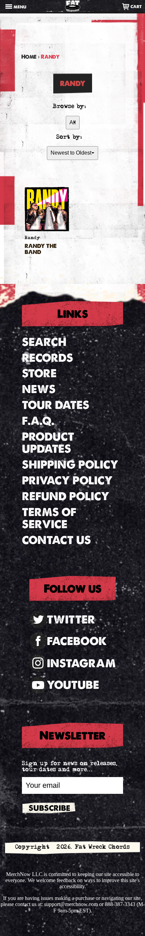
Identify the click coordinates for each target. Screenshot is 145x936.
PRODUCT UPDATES (48, 443)
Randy (32, 238)
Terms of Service (49, 518)
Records (47, 358)
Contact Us (56, 540)
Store (39, 373)
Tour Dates (55, 405)
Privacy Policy (67, 480)
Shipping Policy (70, 465)
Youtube (73, 685)
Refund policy (65, 496)
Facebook (77, 641)
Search (44, 342)
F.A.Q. (38, 421)
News (39, 389)
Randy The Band (41, 249)
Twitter (71, 619)
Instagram (81, 663)
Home (28, 56)
